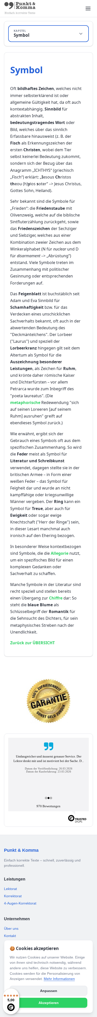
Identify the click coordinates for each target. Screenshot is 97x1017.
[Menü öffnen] (88, 9)
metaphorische (25, 402)
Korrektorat (13, 896)
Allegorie (59, 553)
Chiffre (55, 598)
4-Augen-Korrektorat (20, 903)
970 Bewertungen (48, 806)
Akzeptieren (49, 1003)
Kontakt (10, 936)
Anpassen (48, 991)
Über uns (11, 928)
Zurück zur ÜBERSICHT (32, 643)
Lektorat (10, 889)
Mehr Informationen (59, 979)
